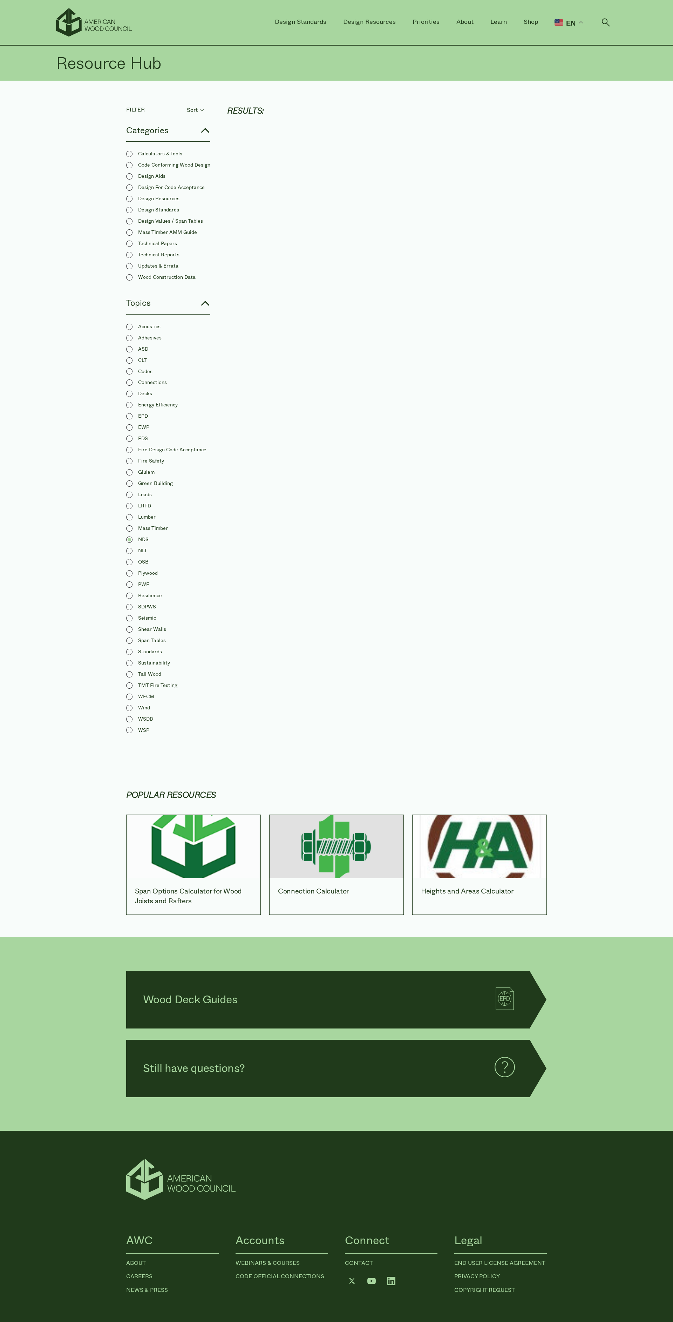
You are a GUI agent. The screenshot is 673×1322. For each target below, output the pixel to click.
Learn (498, 21)
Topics (138, 303)
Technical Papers (157, 243)
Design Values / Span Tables (170, 220)
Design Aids (151, 176)
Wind (144, 707)
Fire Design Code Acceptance (172, 449)
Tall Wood (149, 673)
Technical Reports (158, 254)
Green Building (155, 483)
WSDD (145, 718)
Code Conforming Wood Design (174, 164)
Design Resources (369, 21)
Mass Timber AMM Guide (167, 232)
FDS (143, 438)
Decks (145, 393)
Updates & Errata (158, 265)
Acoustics (149, 326)
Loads (145, 494)
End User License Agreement (499, 1263)
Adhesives (150, 337)
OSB (143, 561)
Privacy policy (477, 1276)
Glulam (146, 471)
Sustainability (154, 662)
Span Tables (152, 640)
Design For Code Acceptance (171, 187)
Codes (145, 371)
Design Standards (300, 21)
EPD (143, 415)
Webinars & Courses (268, 1263)
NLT (142, 550)
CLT (142, 360)
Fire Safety (151, 460)
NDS (143, 539)
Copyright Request (484, 1290)
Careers (139, 1276)
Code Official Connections (280, 1276)
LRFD (144, 505)
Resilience (150, 595)
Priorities (426, 21)
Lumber (147, 516)
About (465, 21)
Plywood (148, 572)
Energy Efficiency (158, 404)
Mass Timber (153, 528)
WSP (143, 730)
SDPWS (147, 606)
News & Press (147, 1290)
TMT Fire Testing (157, 685)
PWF (143, 584)
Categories (147, 130)
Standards (150, 651)
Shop (531, 21)
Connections (152, 382)
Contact (359, 1263)
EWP (143, 427)
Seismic (147, 617)
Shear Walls (152, 629)
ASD (143, 348)
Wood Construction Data (167, 277)
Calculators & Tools (160, 153)
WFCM (146, 696)
